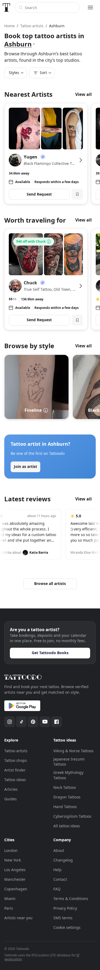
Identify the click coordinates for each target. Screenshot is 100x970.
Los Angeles (15, 869)
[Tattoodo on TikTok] (21, 721)
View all (83, 94)
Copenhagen (15, 888)
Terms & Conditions (70, 898)
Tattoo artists (15, 750)
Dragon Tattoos (67, 797)
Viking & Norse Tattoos (73, 750)
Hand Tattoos (65, 806)
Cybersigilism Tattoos (72, 816)
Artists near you (18, 917)
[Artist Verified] (42, 156)
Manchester (15, 879)
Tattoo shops (15, 760)
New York (12, 860)
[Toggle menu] (90, 7)
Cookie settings (67, 927)
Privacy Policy (65, 908)
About (58, 850)
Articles (11, 789)
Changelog (63, 860)
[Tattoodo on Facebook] (56, 721)
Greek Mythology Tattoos (68, 775)
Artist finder (15, 770)
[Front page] (6, 7)
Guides (10, 798)
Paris (8, 908)
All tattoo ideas (66, 825)
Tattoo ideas (15, 779)
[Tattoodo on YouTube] (44, 721)
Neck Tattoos (64, 787)
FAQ (57, 888)
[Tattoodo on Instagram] (9, 721)
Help (57, 869)
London (11, 850)
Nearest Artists (28, 94)
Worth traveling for (35, 220)
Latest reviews (27, 498)
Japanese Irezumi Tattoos (69, 761)
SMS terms (63, 917)
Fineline (33, 410)
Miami (9, 898)
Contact (60, 879)
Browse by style (29, 345)
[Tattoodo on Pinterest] (33, 721)
